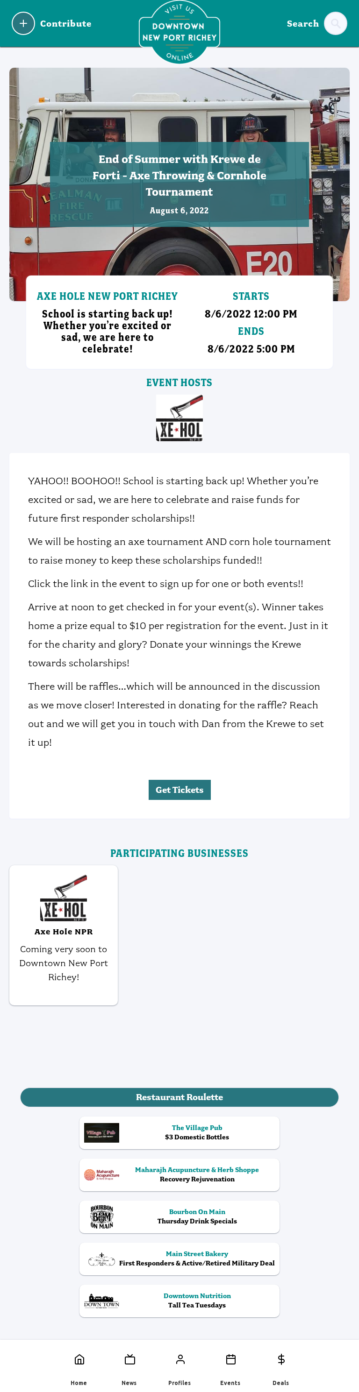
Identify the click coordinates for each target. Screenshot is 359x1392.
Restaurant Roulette (179, 1097)
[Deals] (280, 1359)
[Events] (230, 1359)
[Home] (78, 1359)
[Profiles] (179, 1359)
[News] (129, 1359)
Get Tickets (180, 789)
